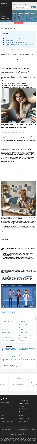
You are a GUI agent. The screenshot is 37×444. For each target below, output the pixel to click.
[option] (18, 382)
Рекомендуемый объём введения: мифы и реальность (15, 38)
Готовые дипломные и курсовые (7, 421)
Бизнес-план (4, 329)
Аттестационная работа (23, 337)
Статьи (3, 334)
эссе (27, 421)
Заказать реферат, (22, 421)
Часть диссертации (5, 332)
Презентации (21, 340)
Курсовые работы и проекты (6, 14)
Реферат (3, 323)
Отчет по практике (22, 323)
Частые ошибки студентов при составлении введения (15, 42)
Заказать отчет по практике (24, 418)
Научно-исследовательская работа (8, 340)
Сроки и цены (3, 419)
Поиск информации (5, 321)
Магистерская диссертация (7, 335)
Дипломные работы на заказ (24, 414)
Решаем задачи (3, 16)
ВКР (2, 5)
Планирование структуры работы (11, 40)
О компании (3, 415)
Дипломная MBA (22, 329)
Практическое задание (23, 338)
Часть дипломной (22, 334)
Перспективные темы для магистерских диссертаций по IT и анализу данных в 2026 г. (9, 349)
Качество (2, 418)
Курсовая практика (5, 326)
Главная (15, 19)
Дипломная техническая (23, 332)
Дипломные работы (4, 3)
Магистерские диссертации (6, 7)
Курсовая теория (22, 324)
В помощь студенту (4, 422)
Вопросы (3, 324)
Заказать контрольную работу (24, 422)
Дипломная (21, 321)
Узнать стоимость (18, 23)
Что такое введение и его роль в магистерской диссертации (16, 36)
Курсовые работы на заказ (24, 419)
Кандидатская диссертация (24, 335)
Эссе (2, 12)
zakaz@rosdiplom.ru (22, 406)
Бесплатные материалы (5, 18)
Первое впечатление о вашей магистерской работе (15, 35)
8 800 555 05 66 (19, 4)
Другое (20, 326)
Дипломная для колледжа (6, 337)
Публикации (20, 19)
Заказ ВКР (21, 415)
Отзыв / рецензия (22, 327)
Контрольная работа (5, 327)
